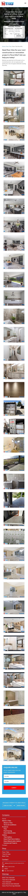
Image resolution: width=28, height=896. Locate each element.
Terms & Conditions (10, 825)
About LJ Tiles (6, 820)
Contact (4, 845)
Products (5, 827)
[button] (5, 32)
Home (3, 46)
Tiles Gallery (8, 837)
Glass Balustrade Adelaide (10, 884)
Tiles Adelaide (6, 882)
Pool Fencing (8, 831)
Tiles (5, 829)
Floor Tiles (8, 46)
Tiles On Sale (6, 854)
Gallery (4, 835)
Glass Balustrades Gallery (12, 841)
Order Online (21, 805)
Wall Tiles (5, 856)
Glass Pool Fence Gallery (12, 839)
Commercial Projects (10, 843)
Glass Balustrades (10, 833)
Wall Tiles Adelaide (8, 877)
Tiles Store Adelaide (8, 879)
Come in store (7, 805)
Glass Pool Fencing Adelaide (11, 886)
